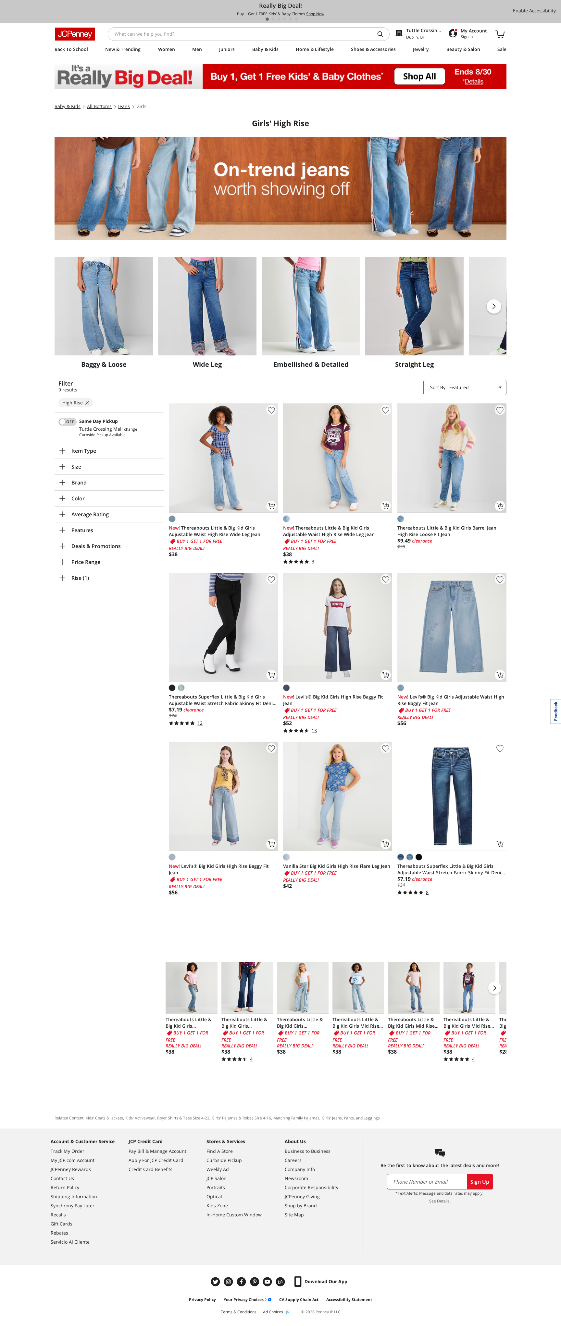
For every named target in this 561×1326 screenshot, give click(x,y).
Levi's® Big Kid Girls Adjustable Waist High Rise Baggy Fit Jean (450, 700)
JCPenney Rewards (71, 1169)
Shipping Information (74, 1196)
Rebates (59, 1233)
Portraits (215, 1187)
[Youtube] (268, 1281)
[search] (382, 34)
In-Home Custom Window (234, 1215)
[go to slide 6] (296, 19)
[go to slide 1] (267, 19)
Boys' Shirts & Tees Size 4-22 (183, 1118)
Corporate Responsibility (311, 1187)
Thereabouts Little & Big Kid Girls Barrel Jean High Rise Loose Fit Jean (446, 531)
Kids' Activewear (140, 1118)
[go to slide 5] (290, 19)
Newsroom (296, 1178)
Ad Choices (273, 1312)
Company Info (300, 1169)
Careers (293, 1160)
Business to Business (307, 1151)
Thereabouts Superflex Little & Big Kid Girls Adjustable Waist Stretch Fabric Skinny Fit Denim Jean (223, 700)
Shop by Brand (301, 1205)
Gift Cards (61, 1224)
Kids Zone (217, 1205)
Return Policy (65, 1187)
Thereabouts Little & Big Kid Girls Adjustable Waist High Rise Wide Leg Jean (214, 531)
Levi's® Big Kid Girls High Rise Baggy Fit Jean (333, 700)
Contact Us (62, 1178)
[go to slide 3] (278, 19)
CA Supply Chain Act (298, 1299)
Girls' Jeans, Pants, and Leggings (351, 1118)
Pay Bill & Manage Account (157, 1151)
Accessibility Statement (349, 1299)
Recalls (58, 1215)
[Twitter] (216, 1281)
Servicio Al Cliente (70, 1242)
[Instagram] (229, 1281)
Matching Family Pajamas (296, 1118)
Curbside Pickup (224, 1160)
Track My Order (67, 1151)
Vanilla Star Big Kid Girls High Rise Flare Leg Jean (336, 866)
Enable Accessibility (534, 10)
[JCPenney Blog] (281, 1281)
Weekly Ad (217, 1169)
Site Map (294, 1215)
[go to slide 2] (273, 19)
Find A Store (219, 1151)
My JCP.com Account (72, 1160)
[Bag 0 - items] (499, 34)
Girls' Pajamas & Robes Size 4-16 (241, 1118)
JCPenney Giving (302, 1196)
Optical (214, 1196)
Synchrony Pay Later (72, 1205)
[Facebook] (242, 1281)
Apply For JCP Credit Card (156, 1160)
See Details (439, 1201)
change (130, 429)
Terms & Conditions (238, 1312)
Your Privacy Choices (244, 1299)
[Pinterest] (255, 1281)
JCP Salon (216, 1178)
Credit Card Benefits (150, 1169)
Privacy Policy (202, 1299)
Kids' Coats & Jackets (104, 1118)
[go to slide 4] (284, 19)
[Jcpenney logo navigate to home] (75, 34)
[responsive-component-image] (104, 306)
